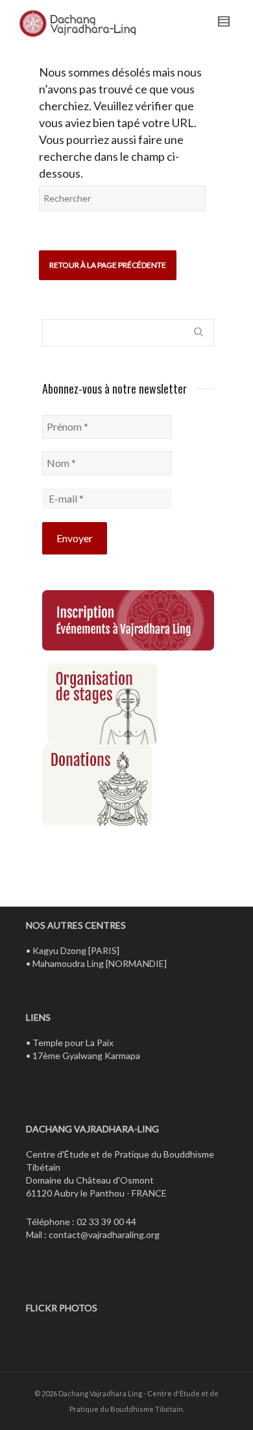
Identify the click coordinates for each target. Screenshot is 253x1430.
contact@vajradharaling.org (104, 1234)
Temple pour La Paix (73, 1042)
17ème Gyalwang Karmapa (86, 1055)
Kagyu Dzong (59, 950)
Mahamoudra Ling (68, 963)
